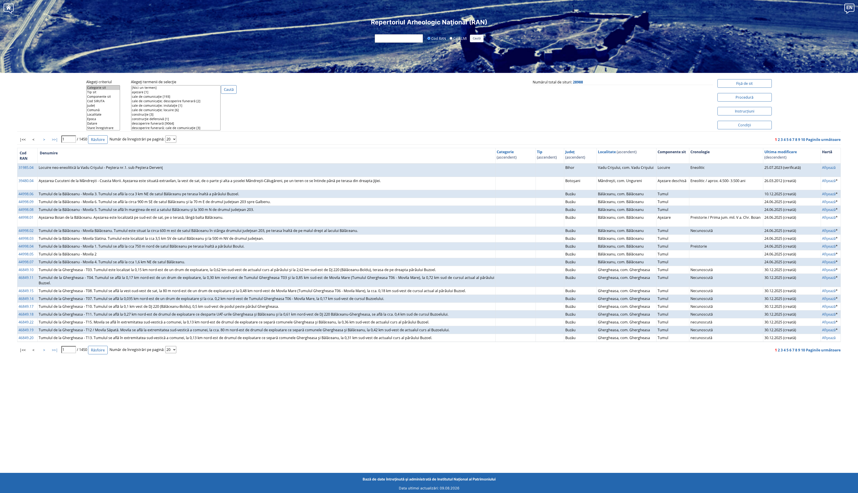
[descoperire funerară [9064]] (175, 123)
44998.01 (26, 217)
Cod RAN (438, 38)
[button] (849, 8)
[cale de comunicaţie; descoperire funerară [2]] (175, 101)
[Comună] (103, 110)
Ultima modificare (780, 151)
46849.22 (26, 322)
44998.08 (26, 209)
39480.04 (26, 180)
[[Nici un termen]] (175, 87)
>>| (55, 139)
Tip (539, 151)
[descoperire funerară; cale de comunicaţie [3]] (175, 128)
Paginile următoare (823, 139)
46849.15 (26, 290)
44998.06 (26, 193)
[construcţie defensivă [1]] (175, 119)
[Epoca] (103, 119)
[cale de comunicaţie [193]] (175, 96)
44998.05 (26, 254)
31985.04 (26, 167)
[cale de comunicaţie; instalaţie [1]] (175, 105)
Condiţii (744, 125)
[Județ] (103, 105)
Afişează (829, 167)
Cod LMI (459, 38)
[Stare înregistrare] (103, 128)
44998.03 (26, 238)
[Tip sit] (103, 92)
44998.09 (26, 201)
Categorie (505, 151)
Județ (570, 151)
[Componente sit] (103, 96)
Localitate (607, 151)
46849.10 (26, 269)
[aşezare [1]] (175, 92)
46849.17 (26, 306)
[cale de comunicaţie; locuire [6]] (175, 110)
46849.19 (26, 329)
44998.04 (26, 246)
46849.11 (26, 277)
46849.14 (26, 298)
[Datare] (103, 123)
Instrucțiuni (744, 111)
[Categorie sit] (103, 87)
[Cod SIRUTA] (103, 101)
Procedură (744, 97)
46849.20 (26, 337)
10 (803, 139)
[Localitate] (103, 114)
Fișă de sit (744, 83)
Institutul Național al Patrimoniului (466, 479)
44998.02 (26, 230)
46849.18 (26, 314)
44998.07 (26, 261)
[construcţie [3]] (175, 114)
